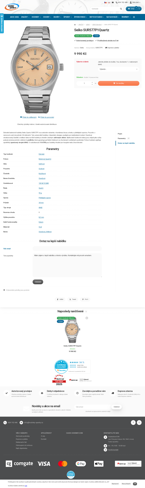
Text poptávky (8, 256)
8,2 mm (41, 217)
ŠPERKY (67, 17)
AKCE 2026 (14, 17)
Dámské (41, 154)
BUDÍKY (57, 17)
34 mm (41, 203)
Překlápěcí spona (45, 198)
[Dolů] (92, 84)
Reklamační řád (21, 442)
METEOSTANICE (96, 17)
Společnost (46, 433)
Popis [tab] (120, 134)
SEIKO (88, 24)
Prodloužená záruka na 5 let (107, 41)
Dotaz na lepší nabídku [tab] (126, 143)
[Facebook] (133, 422)
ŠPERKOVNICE (79, 17)
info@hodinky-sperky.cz (33, 422)
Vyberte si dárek (82, 62)
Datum (41, 222)
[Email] (113, 2)
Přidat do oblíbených (29, 117)
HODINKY (35, 17)
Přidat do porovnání (47, 117)
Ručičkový (42, 174)
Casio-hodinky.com (74, 433)
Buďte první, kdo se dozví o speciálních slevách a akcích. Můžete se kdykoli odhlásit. (51, 411)
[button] (139, 8)
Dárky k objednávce (55, 391)
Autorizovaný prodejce (21, 391)
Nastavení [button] (115, 484)
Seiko (82, 48)
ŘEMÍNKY (125, 17)
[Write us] (105, 449)
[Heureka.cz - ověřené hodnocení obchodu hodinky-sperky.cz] (72, 366)
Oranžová (42, 178)
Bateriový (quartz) (45, 159)
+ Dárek (96, 36)
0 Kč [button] (134, 9)
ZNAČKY (24, 17)
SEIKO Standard (96, 24)
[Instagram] (139, 422)
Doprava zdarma (125, 391)
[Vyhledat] (121, 8)
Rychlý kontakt (113, 450)
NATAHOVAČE (112, 17)
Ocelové (41, 169)
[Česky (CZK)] (105, 2)
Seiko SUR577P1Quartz (72, 346)
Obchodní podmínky (23, 436)
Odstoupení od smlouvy (24, 445)
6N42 (40, 208)
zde (26, 486)
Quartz (41, 188)
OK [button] (135, 484)
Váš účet (135, 2)
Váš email (7, 249)
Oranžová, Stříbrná (45, 232)
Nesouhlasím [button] (126, 484)
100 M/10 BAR (44, 183)
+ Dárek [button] (60, 321)
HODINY (46, 17)
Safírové (42, 164)
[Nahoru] (92, 82)
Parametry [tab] (123, 138)
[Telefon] (5, 422)
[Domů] (11, 7)
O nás (43, 436)
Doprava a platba (113, 48)
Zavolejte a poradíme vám (94, 391)
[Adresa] (105, 437)
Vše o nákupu (21, 433)
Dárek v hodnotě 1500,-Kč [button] (83, 36)
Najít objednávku (21, 448)
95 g (40, 193)
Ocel (40, 227)
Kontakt (43, 439)
